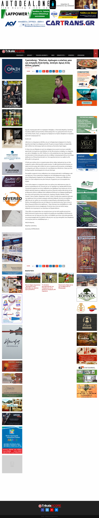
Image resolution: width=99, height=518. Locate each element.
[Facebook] (86, 53)
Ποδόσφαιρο (19, 55)
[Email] (92, 53)
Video (52, 55)
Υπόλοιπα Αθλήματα (42, 55)
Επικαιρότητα (61, 55)
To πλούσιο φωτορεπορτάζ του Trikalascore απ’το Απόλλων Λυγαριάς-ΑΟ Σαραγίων (49, 288)
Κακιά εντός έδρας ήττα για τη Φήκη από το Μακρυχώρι (66, 286)
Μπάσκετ (29, 55)
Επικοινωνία (81, 55)
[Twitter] (88, 53)
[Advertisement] (49, 38)
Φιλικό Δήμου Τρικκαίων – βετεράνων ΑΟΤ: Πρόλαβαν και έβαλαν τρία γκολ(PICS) (32, 287)
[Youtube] (90, 53)
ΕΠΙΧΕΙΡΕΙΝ (71, 55)
